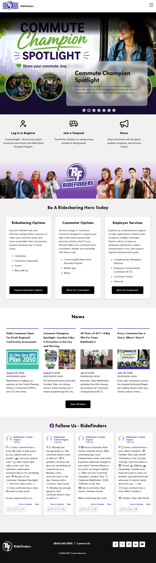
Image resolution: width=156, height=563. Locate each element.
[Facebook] (115, 544)
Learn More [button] (88, 93)
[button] (83, 110)
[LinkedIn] (135, 544)
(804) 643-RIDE (63, 543)
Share (37, 504)
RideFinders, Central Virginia (22, 438)
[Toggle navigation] (150, 5)
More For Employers (127, 290)
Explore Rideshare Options (28, 290)
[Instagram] (129, 544)
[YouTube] (142, 544)
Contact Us (83, 543)
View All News (78, 404)
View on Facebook (25, 504)
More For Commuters (78, 290)
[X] (122, 544)
